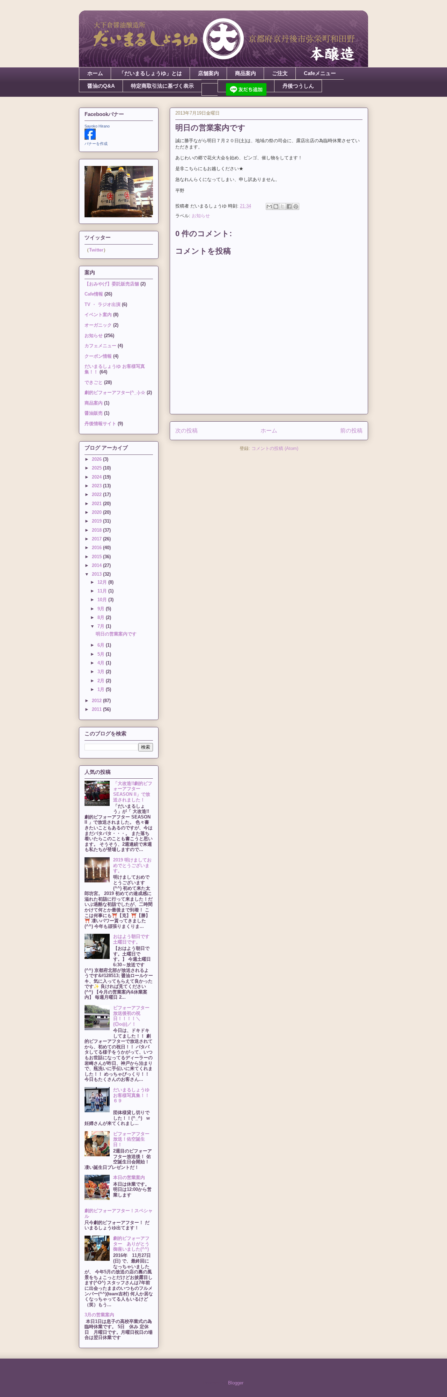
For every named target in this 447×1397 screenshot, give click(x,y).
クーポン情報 (98, 356)
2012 (97, 700)
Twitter (96, 250)
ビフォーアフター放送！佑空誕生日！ (131, 1139)
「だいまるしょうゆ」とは (150, 73)
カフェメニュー (100, 345)
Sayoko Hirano (97, 126)
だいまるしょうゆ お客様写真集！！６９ (133, 1095)
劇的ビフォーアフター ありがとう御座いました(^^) (131, 1244)
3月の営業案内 (99, 1314)
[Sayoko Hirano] (90, 138)
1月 (101, 689)
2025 (97, 468)
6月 (101, 645)
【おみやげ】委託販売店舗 (112, 283)
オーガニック (98, 325)
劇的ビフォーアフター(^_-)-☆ (115, 392)
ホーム (95, 73)
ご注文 (280, 73)
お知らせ (201, 215)
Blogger (235, 1382)
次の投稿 (186, 431)
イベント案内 (98, 314)
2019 (97, 521)
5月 (101, 654)
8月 (101, 617)
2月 (101, 680)
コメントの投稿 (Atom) (274, 448)
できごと (94, 382)
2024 (97, 477)
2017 (97, 538)
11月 (102, 591)
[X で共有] (282, 206)
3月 (101, 671)
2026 (97, 459)
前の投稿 (351, 431)
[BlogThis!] (275, 206)
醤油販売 (94, 413)
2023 (97, 485)
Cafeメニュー (320, 73)
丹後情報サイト (100, 423)
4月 (101, 662)
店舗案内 (208, 73)
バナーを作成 (96, 143)
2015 (97, 556)
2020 (97, 512)
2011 (97, 709)
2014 (97, 565)
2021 (97, 503)
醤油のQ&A (101, 86)
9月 (101, 608)
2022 (97, 494)
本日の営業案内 (129, 1177)
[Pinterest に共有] (295, 206)
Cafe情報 (94, 294)
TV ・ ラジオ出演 (102, 304)
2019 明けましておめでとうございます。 (132, 865)
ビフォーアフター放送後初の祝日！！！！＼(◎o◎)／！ (131, 1016)
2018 (97, 530)
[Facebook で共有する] (289, 206)
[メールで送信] (269, 206)
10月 (102, 599)
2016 (97, 547)
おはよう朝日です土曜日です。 (131, 939)
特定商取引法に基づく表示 (162, 86)
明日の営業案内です (116, 633)
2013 (97, 574)
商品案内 (245, 73)
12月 (102, 582)
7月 (101, 626)
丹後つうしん (298, 86)
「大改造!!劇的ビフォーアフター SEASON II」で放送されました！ (132, 791)
